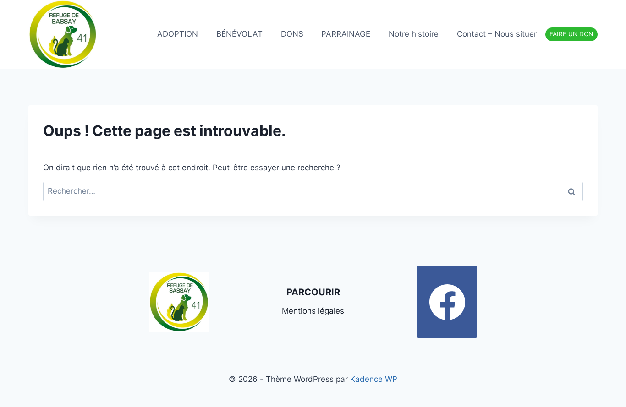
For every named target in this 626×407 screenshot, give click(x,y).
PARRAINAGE (345, 33)
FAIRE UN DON (571, 34)
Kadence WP (373, 379)
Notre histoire (414, 33)
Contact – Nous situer (497, 33)
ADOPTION (177, 33)
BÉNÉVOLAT (239, 33)
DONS (292, 33)
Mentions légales (313, 310)
